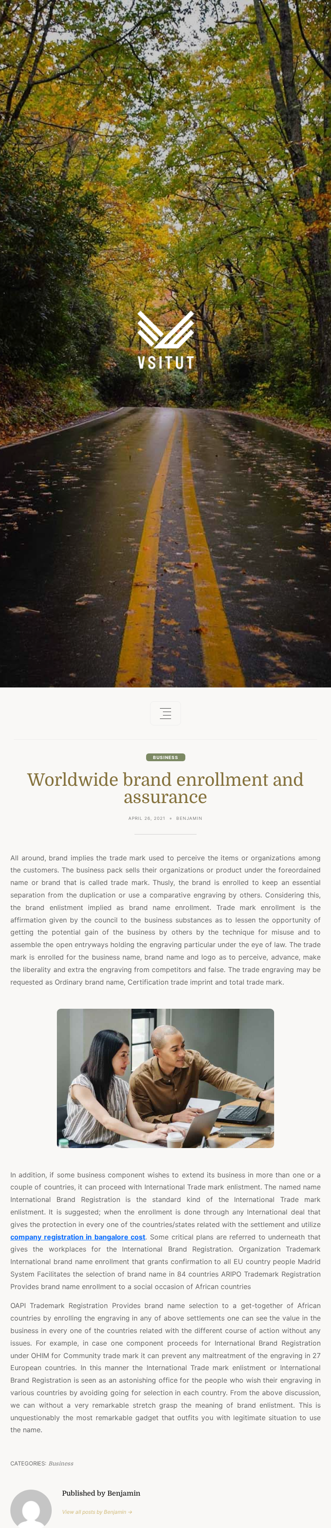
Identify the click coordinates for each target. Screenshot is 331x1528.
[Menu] (165, 713)
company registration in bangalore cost (77, 1237)
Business (165, 757)
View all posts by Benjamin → (97, 1512)
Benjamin (189, 818)
